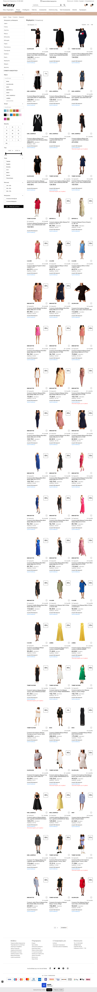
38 (6, 133)
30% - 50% (8, 188)
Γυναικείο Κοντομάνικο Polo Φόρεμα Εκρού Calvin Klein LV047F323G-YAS (82, 775)
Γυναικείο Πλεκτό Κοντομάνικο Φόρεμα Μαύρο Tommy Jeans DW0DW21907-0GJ (58, 860)
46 (12, 127)
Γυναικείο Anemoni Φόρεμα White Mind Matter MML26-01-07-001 (36, 393)
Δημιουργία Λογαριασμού (59, 944)
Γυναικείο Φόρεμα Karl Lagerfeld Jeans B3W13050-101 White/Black (36, 96)
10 (6, 130)
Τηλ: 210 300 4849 (78, 943)
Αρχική (5, 17)
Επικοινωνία (70, 1)
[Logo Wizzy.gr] (9, 4)
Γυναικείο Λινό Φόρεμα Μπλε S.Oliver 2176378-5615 (82, 606)
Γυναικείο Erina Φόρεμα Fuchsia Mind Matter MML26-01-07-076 (82, 478)
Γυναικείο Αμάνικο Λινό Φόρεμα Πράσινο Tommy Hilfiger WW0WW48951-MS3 (80, 690)
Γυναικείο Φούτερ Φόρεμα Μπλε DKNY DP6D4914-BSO (80, 818)
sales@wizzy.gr (77, 944)
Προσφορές (82, 10)
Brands (75, 10)
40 (12, 133)
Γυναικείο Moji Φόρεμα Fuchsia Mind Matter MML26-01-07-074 (82, 521)
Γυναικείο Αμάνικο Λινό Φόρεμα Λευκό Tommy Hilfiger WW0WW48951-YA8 (59, 690)
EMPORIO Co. (9, 89)
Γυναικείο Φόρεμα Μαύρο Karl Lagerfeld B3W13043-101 (57, 139)
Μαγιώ (6, 33)
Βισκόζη (8, 167)
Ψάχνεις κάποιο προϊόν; (37, 950)
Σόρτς (5, 57)
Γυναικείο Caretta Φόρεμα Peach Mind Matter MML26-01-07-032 (82, 563)
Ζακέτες (6, 30)
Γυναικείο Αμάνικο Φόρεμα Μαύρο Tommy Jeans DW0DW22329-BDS (36, 690)
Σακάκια (6, 54)
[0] (85, 5)
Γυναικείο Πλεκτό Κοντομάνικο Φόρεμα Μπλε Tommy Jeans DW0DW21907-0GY (80, 860)
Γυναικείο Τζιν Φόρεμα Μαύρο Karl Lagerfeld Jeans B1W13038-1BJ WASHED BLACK (36, 860)
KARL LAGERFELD (10, 95)
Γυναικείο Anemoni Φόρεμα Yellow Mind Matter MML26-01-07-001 (58, 393)
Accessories (42, 10)
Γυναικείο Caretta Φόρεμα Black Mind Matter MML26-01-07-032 (37, 606)
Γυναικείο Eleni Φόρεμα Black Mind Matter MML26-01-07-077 (58, 478)
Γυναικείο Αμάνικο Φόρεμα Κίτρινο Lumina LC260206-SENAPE (81, 648)
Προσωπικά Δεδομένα (37, 946)
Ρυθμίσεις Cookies (58, 989)
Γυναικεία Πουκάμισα (11, 198)
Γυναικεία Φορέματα (11, 201)
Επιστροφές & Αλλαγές (16, 952)
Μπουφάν (6, 40)
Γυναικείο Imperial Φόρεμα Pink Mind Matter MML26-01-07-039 (59, 436)
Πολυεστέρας (9, 178)
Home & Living (53, 10)
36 (18, 130)
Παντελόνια (7, 47)
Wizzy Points (35, 959)
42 (18, 133)
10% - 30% (8, 185)
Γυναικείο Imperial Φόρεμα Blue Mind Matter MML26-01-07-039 (82, 436)
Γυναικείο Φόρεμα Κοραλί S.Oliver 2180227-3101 (36, 266)
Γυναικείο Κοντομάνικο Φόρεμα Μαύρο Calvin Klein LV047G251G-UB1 (82, 309)
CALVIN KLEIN (9, 84)
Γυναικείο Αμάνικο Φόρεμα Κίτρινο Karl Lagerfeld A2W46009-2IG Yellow (59, 818)
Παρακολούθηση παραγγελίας (49, 1)
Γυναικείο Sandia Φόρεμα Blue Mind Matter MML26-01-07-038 (59, 309)
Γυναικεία (15, 17)
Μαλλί (7, 172)
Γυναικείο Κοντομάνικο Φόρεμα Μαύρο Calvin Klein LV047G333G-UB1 (37, 181)
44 (6, 136)
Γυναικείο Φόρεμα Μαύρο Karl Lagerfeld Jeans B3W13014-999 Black (59, 96)
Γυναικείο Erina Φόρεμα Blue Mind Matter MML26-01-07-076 (36, 521)
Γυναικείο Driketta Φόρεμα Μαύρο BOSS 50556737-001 (58, 733)
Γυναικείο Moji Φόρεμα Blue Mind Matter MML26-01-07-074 (36, 563)
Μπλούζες (7, 37)
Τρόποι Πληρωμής (15, 948)
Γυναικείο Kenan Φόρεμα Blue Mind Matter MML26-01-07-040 (36, 436)
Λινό (7, 169)
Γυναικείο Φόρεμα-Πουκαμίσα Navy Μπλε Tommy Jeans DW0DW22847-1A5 (81, 181)
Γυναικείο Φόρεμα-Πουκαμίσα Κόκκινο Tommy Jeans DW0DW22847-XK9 (37, 224)
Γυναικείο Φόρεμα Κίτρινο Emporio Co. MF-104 (81, 222)
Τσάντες (34, 10)
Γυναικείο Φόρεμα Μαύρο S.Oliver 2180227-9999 (58, 266)
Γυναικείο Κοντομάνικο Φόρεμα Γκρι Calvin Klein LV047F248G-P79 (37, 775)
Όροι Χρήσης (35, 944)
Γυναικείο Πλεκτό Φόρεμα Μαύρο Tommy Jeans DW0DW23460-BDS (58, 54)
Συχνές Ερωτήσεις (36, 948)
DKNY (7, 87)
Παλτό (5, 43)
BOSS (7, 81)
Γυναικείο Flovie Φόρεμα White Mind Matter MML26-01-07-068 (59, 351)
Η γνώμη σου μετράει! (37, 952)
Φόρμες (6, 64)
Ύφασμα (8, 161)
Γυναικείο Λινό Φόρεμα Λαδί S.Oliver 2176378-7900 (59, 606)
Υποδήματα (25, 10)
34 (12, 130)
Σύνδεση (76, 1)
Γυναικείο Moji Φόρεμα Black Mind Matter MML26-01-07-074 (58, 563)
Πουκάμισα (7, 50)
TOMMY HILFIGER (53, 48)
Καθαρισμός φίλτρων (14, 206)
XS (12, 136)
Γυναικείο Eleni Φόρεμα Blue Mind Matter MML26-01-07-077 (36, 478)
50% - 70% (8, 191)
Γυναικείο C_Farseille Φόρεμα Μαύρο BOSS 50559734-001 (82, 733)
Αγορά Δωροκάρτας (15, 957)
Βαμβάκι (8, 164)
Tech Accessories (65, 10)
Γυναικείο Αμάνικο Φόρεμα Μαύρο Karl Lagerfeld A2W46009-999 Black (36, 818)
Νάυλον (8, 175)
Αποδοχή (49, 989)
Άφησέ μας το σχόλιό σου (38, 953)
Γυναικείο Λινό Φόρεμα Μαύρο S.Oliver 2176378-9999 (35, 648)
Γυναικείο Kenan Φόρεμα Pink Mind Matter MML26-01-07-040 (81, 393)
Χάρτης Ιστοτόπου (36, 955)
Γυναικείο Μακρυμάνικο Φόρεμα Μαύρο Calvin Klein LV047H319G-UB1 (37, 54)
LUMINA (8, 98)
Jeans (5, 23)
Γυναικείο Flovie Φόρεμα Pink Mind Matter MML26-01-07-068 (36, 351)
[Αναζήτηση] (64, 5)
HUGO (7, 92)
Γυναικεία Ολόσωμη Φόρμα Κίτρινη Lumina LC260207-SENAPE (59, 648)
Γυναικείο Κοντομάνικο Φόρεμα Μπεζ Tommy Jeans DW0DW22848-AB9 (59, 181)
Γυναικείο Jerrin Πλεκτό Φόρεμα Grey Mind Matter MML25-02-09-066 (37, 903)
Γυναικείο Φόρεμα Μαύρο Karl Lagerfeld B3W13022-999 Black (80, 139)
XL (18, 140)
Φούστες (6, 67)
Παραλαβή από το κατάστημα (18, 944)
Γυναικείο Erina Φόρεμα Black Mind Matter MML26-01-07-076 (59, 521)
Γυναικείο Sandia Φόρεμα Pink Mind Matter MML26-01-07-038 (37, 309)
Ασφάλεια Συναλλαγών (16, 950)
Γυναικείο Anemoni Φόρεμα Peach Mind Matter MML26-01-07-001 (81, 351)
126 (92, 24)
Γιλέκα (6, 27)
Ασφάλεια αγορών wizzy (16, 953)
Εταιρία (33, 943)
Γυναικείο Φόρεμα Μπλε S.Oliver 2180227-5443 (80, 266)
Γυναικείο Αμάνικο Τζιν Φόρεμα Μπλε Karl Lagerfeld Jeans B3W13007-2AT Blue (82, 96)
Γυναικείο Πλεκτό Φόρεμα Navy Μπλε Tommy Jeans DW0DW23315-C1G (82, 54)
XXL (7, 143)
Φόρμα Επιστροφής (15, 955)
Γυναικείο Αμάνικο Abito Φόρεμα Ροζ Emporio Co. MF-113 (59, 222)
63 (88, 24)
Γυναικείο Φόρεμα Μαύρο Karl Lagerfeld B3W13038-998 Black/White (37, 139)
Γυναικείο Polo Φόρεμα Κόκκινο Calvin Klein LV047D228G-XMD (80, 903)
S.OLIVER (29, 261)
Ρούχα (18, 10)
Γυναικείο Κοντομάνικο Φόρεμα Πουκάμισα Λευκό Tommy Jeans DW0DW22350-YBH (36, 733)
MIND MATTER (30, 303)
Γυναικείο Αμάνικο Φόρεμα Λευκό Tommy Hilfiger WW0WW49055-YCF (59, 775)
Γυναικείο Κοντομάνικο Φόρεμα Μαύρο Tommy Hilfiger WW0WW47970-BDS (58, 903)
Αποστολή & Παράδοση (16, 946)
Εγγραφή (81, 1)
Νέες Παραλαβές (8, 10)
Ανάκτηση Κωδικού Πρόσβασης (60, 946)
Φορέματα (7, 60)
